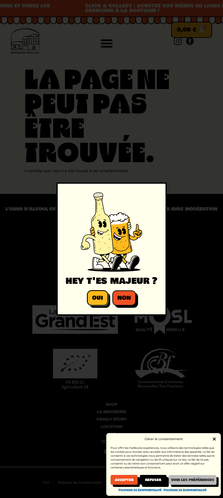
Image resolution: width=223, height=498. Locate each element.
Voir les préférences (192, 480)
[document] (111, 249)
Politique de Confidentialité (139, 490)
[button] (214, 439)
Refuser (153, 480)
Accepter (124, 480)
